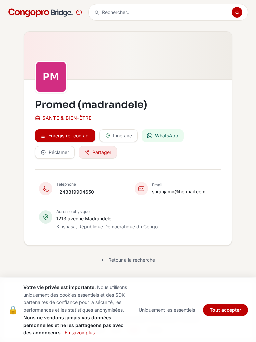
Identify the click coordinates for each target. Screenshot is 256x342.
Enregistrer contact (69, 135)
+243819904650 (75, 192)
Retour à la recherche (131, 260)
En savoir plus (80, 332)
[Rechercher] (237, 12)
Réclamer (59, 152)
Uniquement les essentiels (167, 310)
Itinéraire (122, 135)
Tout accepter (225, 310)
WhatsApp (166, 135)
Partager (101, 152)
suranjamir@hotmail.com (178, 191)
